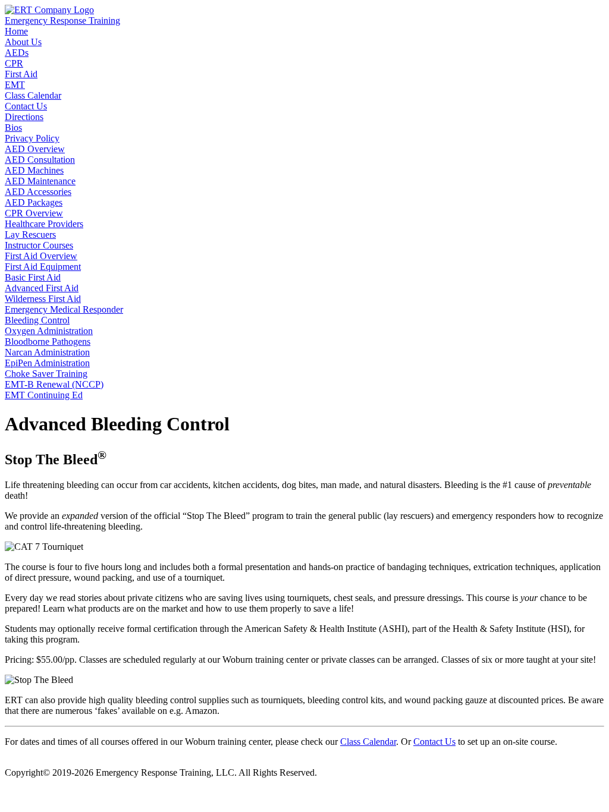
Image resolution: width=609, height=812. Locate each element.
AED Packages (33, 202)
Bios (13, 127)
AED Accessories (38, 192)
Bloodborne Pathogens (47, 341)
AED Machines (34, 170)
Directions (24, 117)
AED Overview (35, 149)
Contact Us (434, 742)
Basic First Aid (33, 277)
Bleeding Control (37, 320)
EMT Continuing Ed (44, 395)
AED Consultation (40, 160)
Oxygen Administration (49, 331)
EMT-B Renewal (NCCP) (54, 384)
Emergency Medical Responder (64, 309)
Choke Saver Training (46, 374)
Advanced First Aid (42, 288)
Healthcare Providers (44, 224)
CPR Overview (34, 213)
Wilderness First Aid (43, 299)
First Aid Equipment (43, 267)
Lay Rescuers (30, 234)
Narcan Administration (47, 352)
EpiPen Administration (47, 363)
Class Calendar (368, 742)
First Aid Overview (41, 256)
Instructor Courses (39, 245)
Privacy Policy (32, 138)
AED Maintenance (40, 181)
